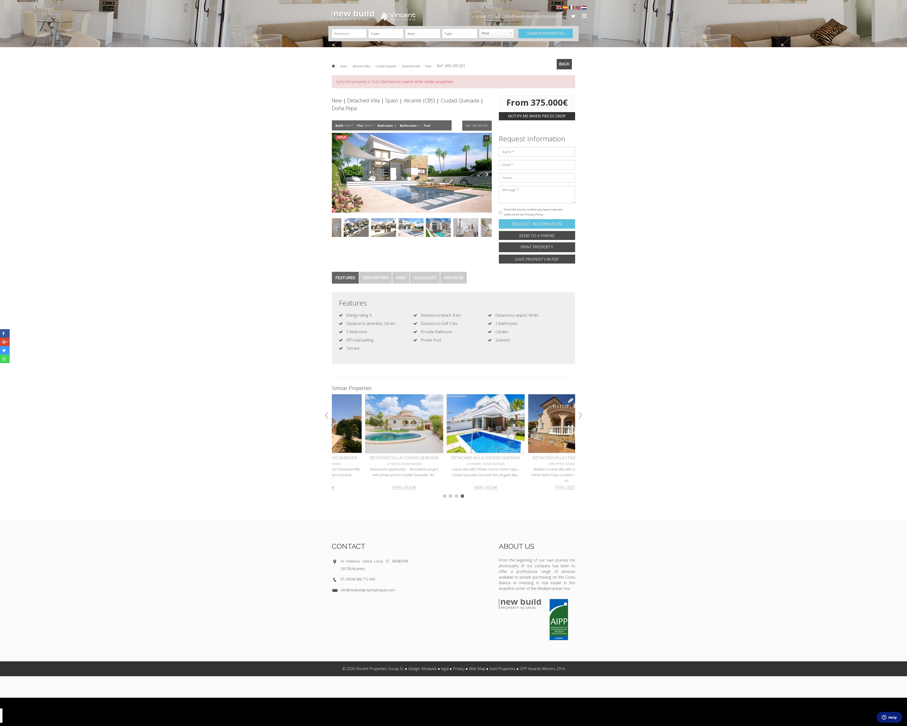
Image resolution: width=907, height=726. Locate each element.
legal (445, 668)
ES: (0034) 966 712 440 (358, 579)
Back (564, 64)
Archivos (453, 278)
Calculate (425, 278)
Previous (336, 172)
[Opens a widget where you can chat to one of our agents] (889, 718)
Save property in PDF (537, 259)
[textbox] (387, 33)
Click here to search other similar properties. (417, 81)
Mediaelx (429, 668)
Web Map (477, 668)
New (428, 66)
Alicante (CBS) (361, 66)
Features (345, 278)
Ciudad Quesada (385, 66)
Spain (343, 66)
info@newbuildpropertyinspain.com (368, 590)
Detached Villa (411, 66)
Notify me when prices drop (537, 116)
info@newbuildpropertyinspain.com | (537, 16)
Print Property (537, 247)
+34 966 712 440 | (488, 16)
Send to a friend (537, 236)
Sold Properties (502, 668)
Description (375, 278)
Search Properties (546, 33)
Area (401, 278)
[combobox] (385, 33)
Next (487, 172)
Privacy (459, 668)
